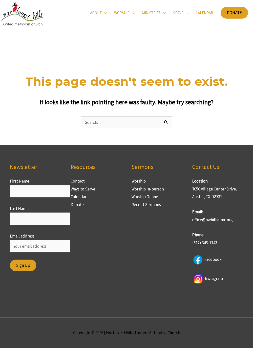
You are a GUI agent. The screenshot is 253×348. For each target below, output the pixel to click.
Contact (78, 181)
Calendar (78, 196)
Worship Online (144, 196)
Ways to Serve (83, 189)
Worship (138, 181)
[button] (234, 13)
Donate (77, 204)
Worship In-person (147, 189)
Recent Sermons (146, 204)
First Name (19, 181)
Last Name (19, 208)
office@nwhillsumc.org (212, 219)
